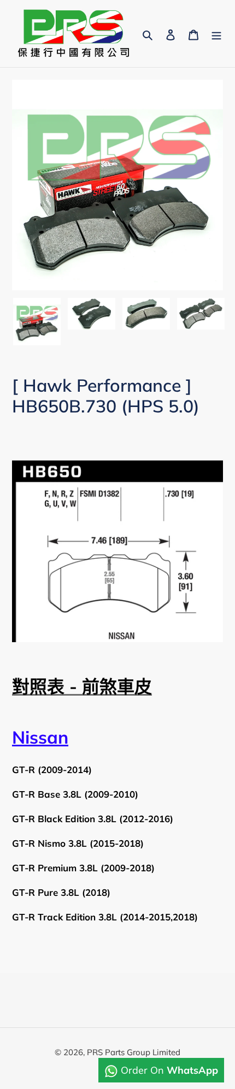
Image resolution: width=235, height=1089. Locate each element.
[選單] (216, 33)
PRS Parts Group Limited (133, 1052)
